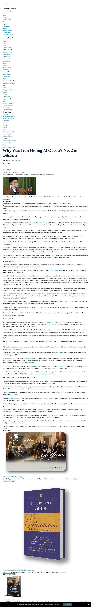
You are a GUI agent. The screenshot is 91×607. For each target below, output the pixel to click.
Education (5, 114)
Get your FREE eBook (9, 481)
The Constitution (7, 109)
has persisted (34, 366)
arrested (60, 366)
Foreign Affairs (29, 358)
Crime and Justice (8, 103)
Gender (5, 127)
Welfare (5, 123)
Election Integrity (7, 105)
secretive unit (44, 409)
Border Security (7, 30)
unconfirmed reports (44, 387)
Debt (4, 85)
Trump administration (46, 313)
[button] (3, 21)
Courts (4, 101)
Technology (6, 120)
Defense (5, 28)
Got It (68, 604)
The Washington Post (16, 349)
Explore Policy (7, 19)
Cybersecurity (6, 76)
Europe (5, 65)
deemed (24, 238)
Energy (5, 94)
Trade (4, 145)
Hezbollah (25, 288)
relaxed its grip (57, 352)
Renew (5, 15)
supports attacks (20, 307)
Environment (6, 96)
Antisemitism (6, 61)
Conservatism (6, 54)
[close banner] (88, 604)
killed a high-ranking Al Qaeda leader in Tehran (65, 217)
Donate (13, 147)
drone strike (6, 315)
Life (4, 129)
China (4, 63)
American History (8, 34)
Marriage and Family (8, 132)
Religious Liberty (7, 136)
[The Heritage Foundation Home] (10, 6)
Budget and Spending (9, 83)
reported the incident (52, 322)
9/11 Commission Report (55, 270)
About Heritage (7, 11)
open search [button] (7, 147)
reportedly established (14, 398)
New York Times (40, 222)
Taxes (4, 87)
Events (4, 13)
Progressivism (6, 56)
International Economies (9, 140)
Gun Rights (6, 107)
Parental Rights (7, 134)
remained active (43, 374)
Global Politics (7, 32)
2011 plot (71, 307)
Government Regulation (9, 116)
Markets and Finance (8, 143)
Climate (5, 92)
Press (4, 17)
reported (8, 392)
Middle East (6, 26)
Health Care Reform (8, 118)
